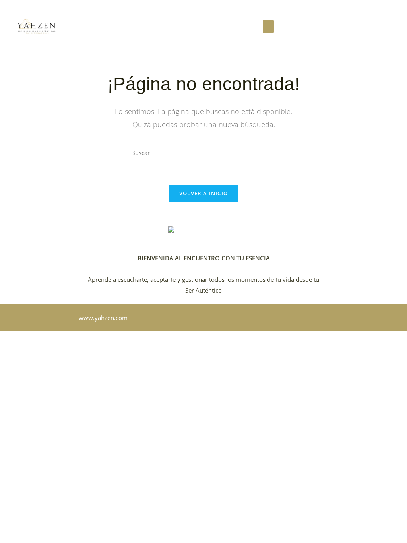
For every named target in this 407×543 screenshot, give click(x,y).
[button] (268, 26)
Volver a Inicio (203, 193)
